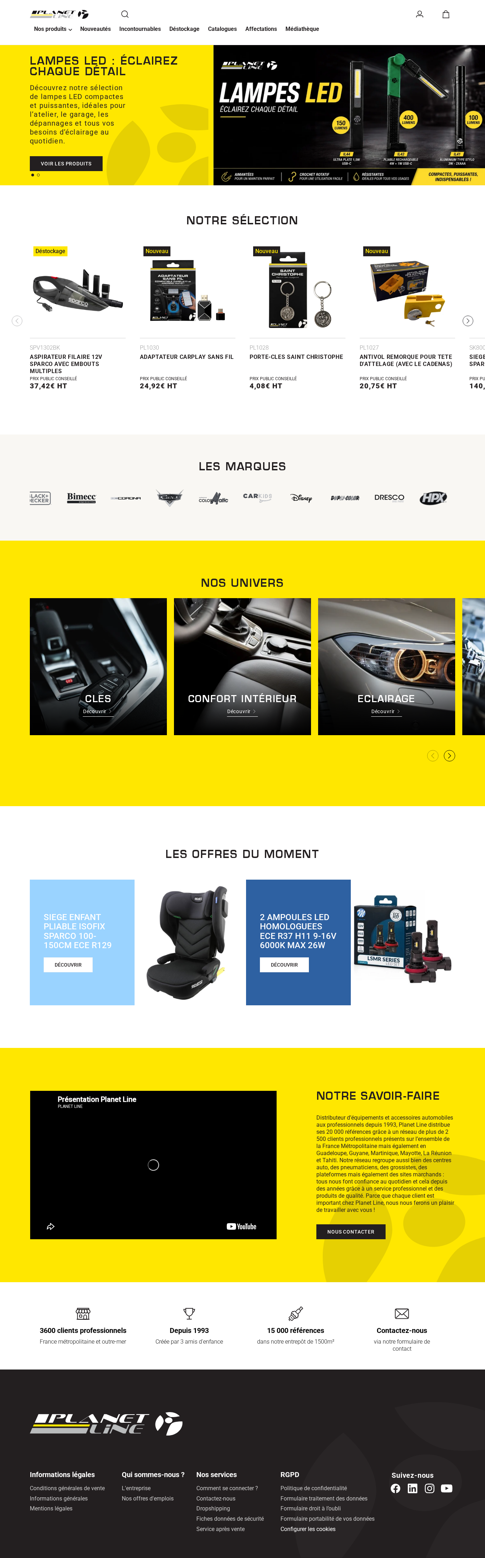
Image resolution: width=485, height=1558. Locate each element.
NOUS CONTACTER (351, 1232)
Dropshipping (213, 1508)
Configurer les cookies (308, 1529)
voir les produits (66, 163)
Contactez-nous (215, 1498)
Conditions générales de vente (67, 1488)
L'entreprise (136, 1488)
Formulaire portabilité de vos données (327, 1518)
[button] (53, 29)
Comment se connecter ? (227, 1488)
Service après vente (220, 1529)
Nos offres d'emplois (148, 1498)
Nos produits (50, 29)
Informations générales (59, 1498)
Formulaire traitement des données (323, 1498)
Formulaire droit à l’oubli (310, 1508)
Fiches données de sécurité (230, 1518)
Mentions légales (51, 1508)
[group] (257, 498)
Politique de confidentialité (313, 1488)
